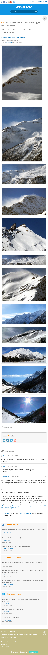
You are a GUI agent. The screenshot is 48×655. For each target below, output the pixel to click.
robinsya (5, 466)
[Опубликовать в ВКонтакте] (4, 440)
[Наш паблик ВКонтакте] (1, 2)
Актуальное (5, 29)
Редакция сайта (8, 540)
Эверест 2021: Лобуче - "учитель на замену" (16, 546)
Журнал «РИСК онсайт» (9, 638)
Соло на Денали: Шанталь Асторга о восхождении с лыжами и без (23, 562)
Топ (30, 29)
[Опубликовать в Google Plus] (15, 440)
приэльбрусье (8, 427)
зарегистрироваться (41, 1)
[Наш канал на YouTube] (11, 2)
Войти (31, 1)
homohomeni (7, 532)
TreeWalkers (7, 603)
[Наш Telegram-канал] (14, 2)
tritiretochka (6, 476)
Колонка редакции (13, 557)
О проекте (4, 644)
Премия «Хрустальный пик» (10, 642)
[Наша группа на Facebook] (4, 2)
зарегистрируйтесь (24, 513)
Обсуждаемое (22, 29)
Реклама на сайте (6, 640)
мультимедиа (11, 25)
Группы (38, 23)
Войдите (7, 513)
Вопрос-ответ (11, 23)
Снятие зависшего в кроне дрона (12, 609)
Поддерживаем (12, 525)
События (20, 23)
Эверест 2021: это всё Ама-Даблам (13, 538)
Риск (2, 23)
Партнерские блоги (14, 594)
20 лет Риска (5, 646)
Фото (16, 40)
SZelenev (5, 456)
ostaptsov (9, 42)
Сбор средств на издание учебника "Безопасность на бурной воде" (23, 530)
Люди (3, 25)
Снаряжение (29, 23)
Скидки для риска (7, 32)
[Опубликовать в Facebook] (7, 440)
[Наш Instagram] (9, 2)
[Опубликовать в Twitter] (11, 440)
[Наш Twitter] (6, 2)
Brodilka (6, 565)
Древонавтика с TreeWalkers (11, 617)
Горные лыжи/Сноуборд (8, 40)
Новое (13, 29)
